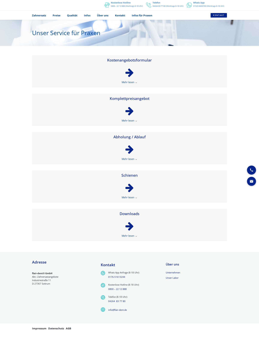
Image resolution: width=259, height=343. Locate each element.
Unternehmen (173, 272)
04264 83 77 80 (116, 301)
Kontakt (218, 15)
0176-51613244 (116, 276)
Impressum (39, 328)
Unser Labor (172, 277)
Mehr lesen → (129, 82)
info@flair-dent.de (117, 309)
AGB (68, 328)
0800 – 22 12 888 (117, 289)
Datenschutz (56, 328)
